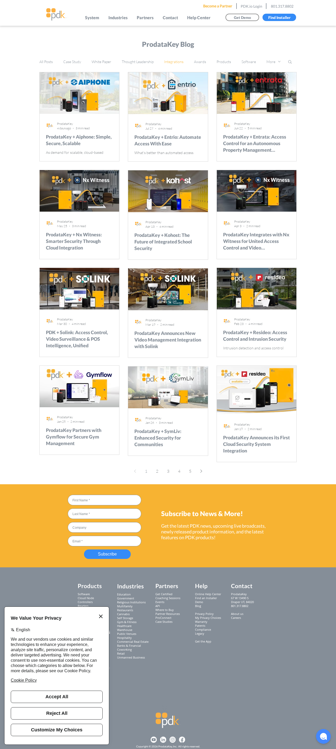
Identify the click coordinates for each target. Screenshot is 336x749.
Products (224, 61)
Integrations (173, 61)
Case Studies (163, 622)
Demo (199, 602)
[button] (92, 17)
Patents (200, 626)
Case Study (72, 61)
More (270, 61)
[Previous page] (135, 471)
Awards (200, 61)
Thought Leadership (138, 61)
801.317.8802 (282, 6)
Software (249, 61)
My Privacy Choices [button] (208, 618)
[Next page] (201, 471)
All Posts (46, 61)
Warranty (201, 622)
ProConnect (163, 618)
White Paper (101, 61)
